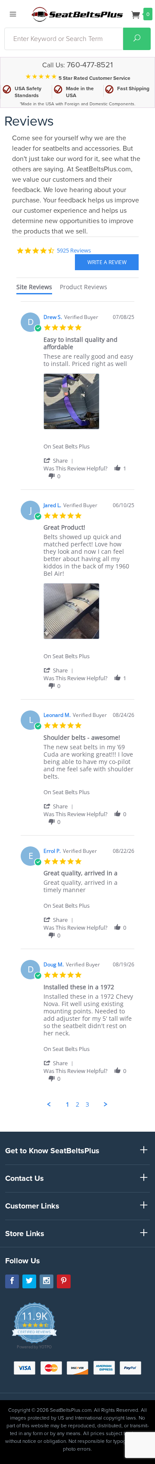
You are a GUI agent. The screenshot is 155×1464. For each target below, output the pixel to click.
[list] (88, 403)
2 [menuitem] (77, 1104)
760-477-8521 (90, 64)
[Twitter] (29, 1281)
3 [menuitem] (87, 1104)
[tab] (34, 288)
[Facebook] (12, 1281)
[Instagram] (46, 1281)
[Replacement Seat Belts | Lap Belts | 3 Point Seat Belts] (77, 13)
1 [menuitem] (67, 1104)
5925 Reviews (74, 250)
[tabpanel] (77, 704)
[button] (59, 460)
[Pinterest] (64, 1281)
